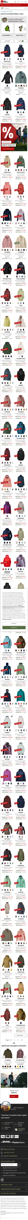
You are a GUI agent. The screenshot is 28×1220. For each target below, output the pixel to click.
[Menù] (2, 8)
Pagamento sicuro (8, 1128)
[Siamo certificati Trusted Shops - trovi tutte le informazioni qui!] (16, 1129)
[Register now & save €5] (14, 1086)
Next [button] (25, 29)
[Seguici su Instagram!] (3, 1180)
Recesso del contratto (8, 1193)
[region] (14, 610)
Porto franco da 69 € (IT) (9, 1123)
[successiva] (24, 1057)
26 (21, 1040)
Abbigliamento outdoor (7, 11)
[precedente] (3, 1057)
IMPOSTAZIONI (14, 623)
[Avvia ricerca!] (25, 8)
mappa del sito (6, 1213)
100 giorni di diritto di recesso (21, 1124)
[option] (7, 30)
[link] (7, 29)
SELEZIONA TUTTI (14, 627)
